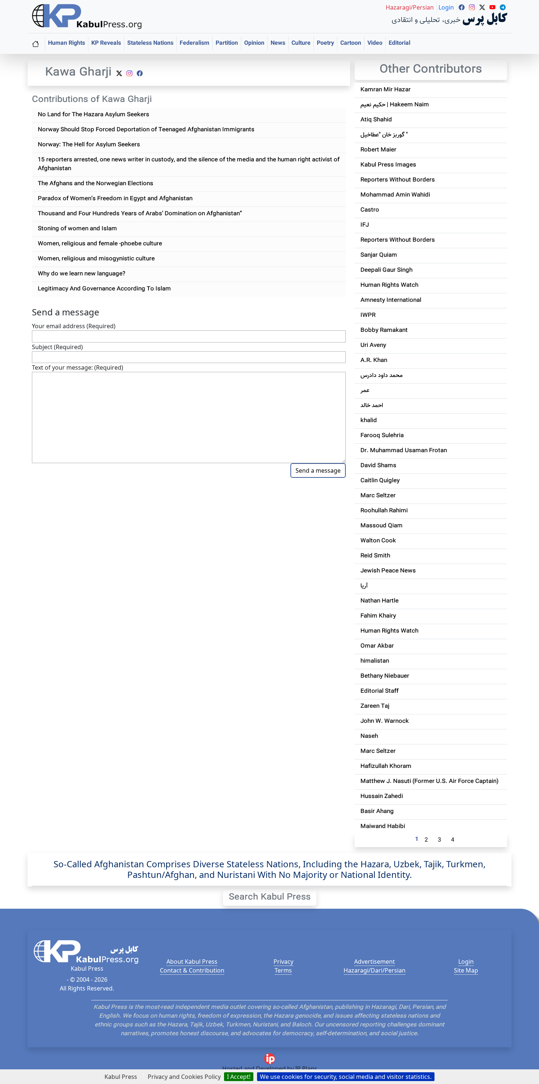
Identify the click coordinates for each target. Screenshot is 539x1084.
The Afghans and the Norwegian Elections (95, 183)
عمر (364, 390)
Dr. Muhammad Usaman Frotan (403, 450)
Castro (369, 210)
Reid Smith (375, 556)
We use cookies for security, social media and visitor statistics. (346, 1077)
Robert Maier (378, 150)
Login (466, 961)
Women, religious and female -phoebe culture (100, 244)
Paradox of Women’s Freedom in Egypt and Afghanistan (115, 199)
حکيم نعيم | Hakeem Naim (394, 105)
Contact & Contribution (192, 970)
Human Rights (66, 43)
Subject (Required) (57, 347)
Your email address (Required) (73, 326)
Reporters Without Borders (397, 180)
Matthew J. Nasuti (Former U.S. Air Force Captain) (429, 781)
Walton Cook (378, 541)
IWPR (367, 315)
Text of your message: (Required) (77, 367)
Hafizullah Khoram (385, 766)
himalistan (374, 661)
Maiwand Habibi (382, 826)
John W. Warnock (384, 721)
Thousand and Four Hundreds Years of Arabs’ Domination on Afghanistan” (140, 214)
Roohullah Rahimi (384, 511)
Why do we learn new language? (81, 274)
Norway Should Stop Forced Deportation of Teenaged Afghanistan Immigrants (146, 130)
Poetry (325, 43)
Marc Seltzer (378, 496)
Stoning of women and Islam (77, 229)
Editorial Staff (379, 691)
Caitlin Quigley (380, 481)
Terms (283, 970)
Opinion (254, 43)
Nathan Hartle (379, 601)
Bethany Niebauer (384, 676)
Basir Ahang (377, 811)
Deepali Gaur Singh (386, 270)
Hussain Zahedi (381, 796)
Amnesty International (390, 300)
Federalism (194, 43)
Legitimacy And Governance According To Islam (104, 289)
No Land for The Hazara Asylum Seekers (93, 115)
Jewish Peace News (388, 571)
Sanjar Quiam (378, 255)
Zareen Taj (374, 706)
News (278, 43)
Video (374, 43)
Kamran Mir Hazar (385, 90)
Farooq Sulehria (382, 435)
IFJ (364, 225)
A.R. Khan (373, 360)
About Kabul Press (191, 961)
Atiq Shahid (376, 120)
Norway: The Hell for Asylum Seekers (89, 145)
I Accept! (238, 1077)
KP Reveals (106, 43)
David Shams (378, 465)
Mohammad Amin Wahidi (395, 195)
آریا (364, 586)
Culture (301, 43)
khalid (368, 420)
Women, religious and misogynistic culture (96, 259)
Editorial (399, 43)
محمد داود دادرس (381, 375)
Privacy (283, 961)
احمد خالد (371, 405)
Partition (227, 43)
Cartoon (350, 43)
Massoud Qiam (381, 526)
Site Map (466, 970)
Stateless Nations (150, 43)
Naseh (369, 736)
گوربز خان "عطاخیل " (384, 135)
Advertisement (374, 961)
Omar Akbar (377, 646)
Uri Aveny (373, 345)
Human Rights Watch (389, 285)
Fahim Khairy (378, 616)
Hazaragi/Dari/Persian (375, 970)
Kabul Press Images (388, 165)
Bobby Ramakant (384, 330)
